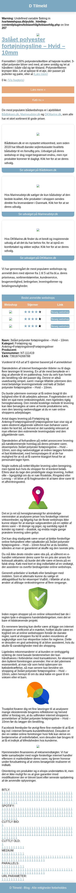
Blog (27, 887)
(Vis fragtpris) (16, 80)
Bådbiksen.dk (10, 114)
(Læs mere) (41, 74)
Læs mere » (38, 89)
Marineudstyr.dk (30, 114)
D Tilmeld (38, 6)
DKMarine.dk (53, 114)
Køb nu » (38, 99)
